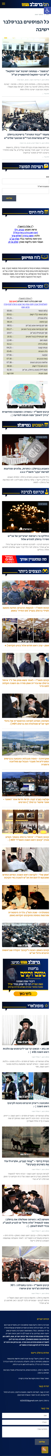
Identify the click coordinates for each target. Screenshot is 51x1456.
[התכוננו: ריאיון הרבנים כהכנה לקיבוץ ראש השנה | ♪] (25, 1086)
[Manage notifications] (43, 1449)
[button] (47, 10)
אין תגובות (23, 143)
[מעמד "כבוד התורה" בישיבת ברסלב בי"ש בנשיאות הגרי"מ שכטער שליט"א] (25, 116)
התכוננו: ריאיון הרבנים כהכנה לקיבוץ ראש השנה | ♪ (28, 1104)
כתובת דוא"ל (43, 187)
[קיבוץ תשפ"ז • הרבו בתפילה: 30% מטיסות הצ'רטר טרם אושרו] (25, 1264)
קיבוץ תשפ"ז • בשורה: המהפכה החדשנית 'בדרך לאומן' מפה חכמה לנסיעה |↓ (25, 413)
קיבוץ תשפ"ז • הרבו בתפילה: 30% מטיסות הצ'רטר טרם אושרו (29, 1287)
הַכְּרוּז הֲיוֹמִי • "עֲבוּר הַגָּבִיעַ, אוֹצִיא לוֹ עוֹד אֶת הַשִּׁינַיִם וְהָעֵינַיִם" (26, 1163)
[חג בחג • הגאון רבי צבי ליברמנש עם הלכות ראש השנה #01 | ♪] (25, 1030)
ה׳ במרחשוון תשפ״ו (35, 80)
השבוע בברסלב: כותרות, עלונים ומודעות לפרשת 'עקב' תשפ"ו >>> (26, 470)
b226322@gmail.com (29, 1400)
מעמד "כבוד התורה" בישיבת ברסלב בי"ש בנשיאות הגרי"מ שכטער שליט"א (26, 136)
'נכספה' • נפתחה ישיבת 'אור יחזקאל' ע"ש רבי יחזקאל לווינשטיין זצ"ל (27, 73)
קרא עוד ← (45, 93)
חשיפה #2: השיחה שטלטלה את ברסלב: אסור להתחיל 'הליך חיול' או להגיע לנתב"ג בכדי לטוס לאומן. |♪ (26, 1223)
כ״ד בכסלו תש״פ (36, 143)
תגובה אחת (20, 80)
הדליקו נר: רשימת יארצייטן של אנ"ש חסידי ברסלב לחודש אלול (28, 537)
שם (47, 177)
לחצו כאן (6, 1336)
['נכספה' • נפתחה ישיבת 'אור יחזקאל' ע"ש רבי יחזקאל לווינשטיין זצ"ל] (25, 52)
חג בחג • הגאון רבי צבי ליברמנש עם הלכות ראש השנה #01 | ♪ (26, 1050)
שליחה (9, 198)
